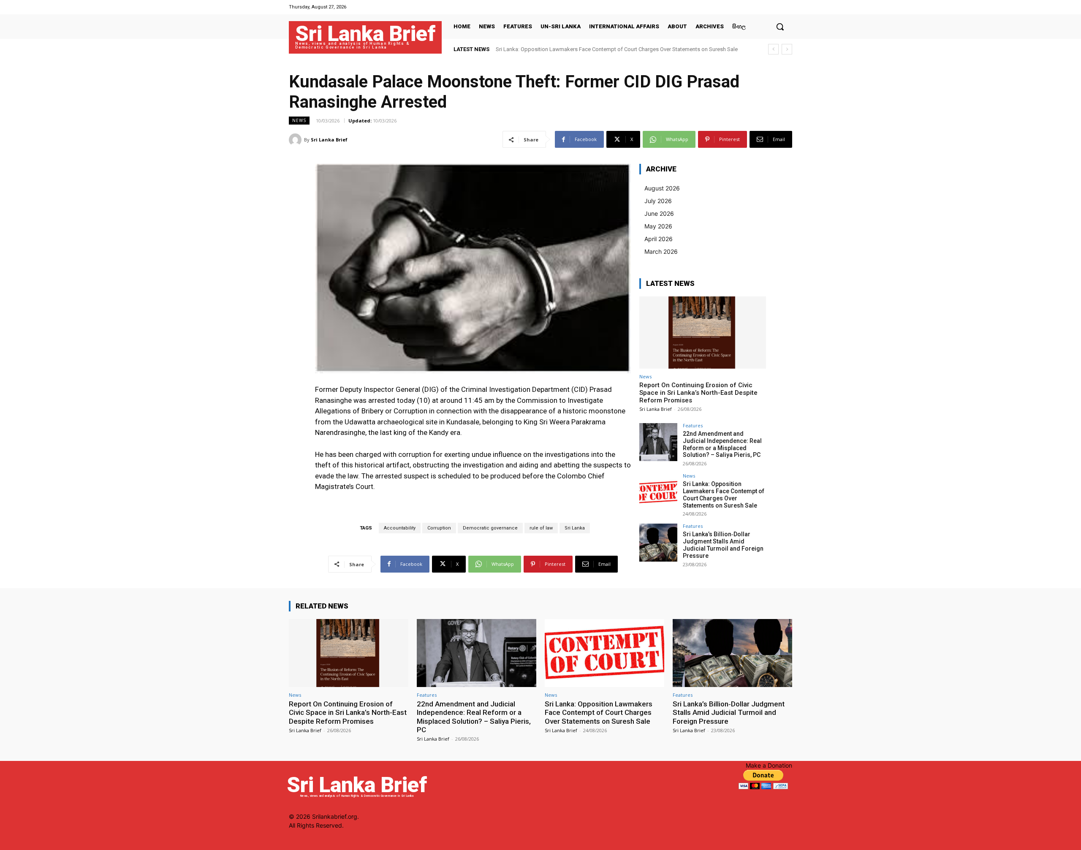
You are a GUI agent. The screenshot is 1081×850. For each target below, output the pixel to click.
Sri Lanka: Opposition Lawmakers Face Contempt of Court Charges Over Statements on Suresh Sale (617, 49)
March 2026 (661, 251)
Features (693, 425)
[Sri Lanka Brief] (296, 139)
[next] (787, 49)
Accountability (400, 528)
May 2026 (658, 226)
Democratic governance (490, 528)
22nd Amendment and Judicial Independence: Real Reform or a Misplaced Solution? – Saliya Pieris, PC (722, 444)
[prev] (773, 49)
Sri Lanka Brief (329, 139)
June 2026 (659, 213)
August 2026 (662, 188)
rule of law (541, 528)
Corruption (439, 528)
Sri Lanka (575, 528)
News (299, 120)
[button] (780, 26)
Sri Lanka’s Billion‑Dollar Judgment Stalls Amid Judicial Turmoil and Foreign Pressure (723, 545)
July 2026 (658, 200)
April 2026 (658, 238)
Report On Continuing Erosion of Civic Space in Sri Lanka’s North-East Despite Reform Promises (698, 392)
